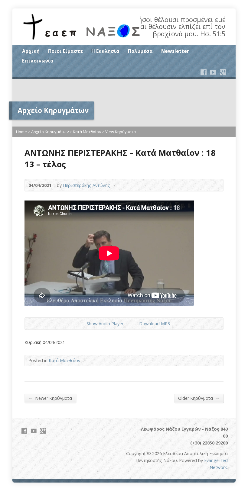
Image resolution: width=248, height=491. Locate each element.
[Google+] (223, 72)
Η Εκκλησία (105, 51)
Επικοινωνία (38, 60)
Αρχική (31, 51)
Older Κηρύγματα (199, 398)
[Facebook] (204, 72)
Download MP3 (154, 323)
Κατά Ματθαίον (87, 131)
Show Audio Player (81, 323)
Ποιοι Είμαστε (65, 51)
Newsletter (175, 51)
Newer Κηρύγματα (50, 398)
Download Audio (134, 323)
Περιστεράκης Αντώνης (86, 185)
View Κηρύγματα (120, 131)
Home (21, 131)
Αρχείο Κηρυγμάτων (50, 131)
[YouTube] (213, 72)
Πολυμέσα (140, 51)
